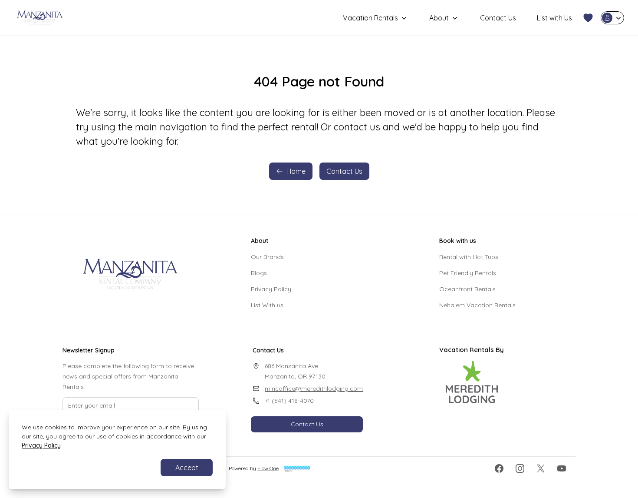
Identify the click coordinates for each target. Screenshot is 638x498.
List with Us (554, 17)
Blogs (259, 273)
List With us (267, 305)
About (439, 17)
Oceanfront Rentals (467, 289)
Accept (186, 467)
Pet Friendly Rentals (467, 273)
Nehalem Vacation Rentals (477, 305)
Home (296, 171)
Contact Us (498, 17)
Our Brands (267, 257)
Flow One (268, 468)
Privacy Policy (271, 289)
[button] (588, 17)
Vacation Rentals (370, 17)
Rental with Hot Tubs (468, 257)
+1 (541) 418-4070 (289, 401)
